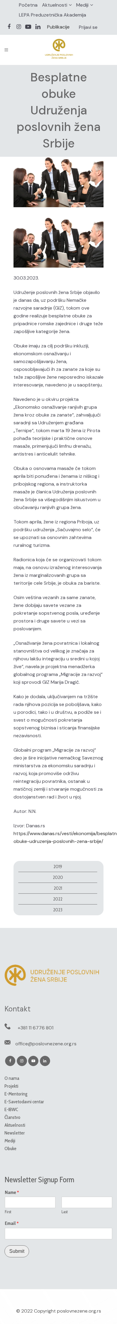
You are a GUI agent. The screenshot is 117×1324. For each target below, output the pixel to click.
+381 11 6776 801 (35, 1028)
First (8, 1211)
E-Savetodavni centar (24, 1101)
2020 (58, 877)
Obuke (10, 1148)
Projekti (11, 1086)
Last (65, 1211)
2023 (57, 910)
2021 (58, 888)
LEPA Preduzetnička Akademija (52, 15)
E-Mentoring (15, 1094)
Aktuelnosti (54, 5)
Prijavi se (88, 27)
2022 (57, 899)
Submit (16, 1251)
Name (12, 1192)
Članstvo (12, 1117)
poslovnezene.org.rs (79, 1311)
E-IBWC (11, 1109)
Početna (28, 5)
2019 (57, 866)
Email (12, 1223)
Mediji (82, 5)
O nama (11, 1078)
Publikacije (58, 27)
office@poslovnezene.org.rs (45, 1044)
